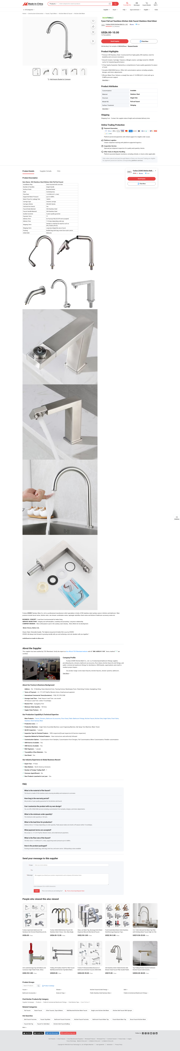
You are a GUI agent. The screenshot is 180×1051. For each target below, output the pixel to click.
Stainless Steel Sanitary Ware (34, 721)
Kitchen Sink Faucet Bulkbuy (62, 1024)
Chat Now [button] (145, 41)
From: (31, 865)
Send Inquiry (115, 41)
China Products (61, 1039)
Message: (30, 875)
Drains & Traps (60, 993)
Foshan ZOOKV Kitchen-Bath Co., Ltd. (117, 24)
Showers (42, 718)
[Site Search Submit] (115, 4)
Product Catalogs (49, 986)
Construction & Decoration (35, 13)
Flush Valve (115, 718)
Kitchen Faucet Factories (81, 1019)
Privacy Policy (118, 1044)
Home (24, 13)
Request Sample (133, 46)
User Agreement (100, 1044)
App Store (27, 1033)
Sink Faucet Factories (30, 1019)
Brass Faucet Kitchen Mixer (138, 1019)
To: (32, 870)
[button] (110, 4)
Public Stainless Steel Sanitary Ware (100, 993)
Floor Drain (64, 718)
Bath (125, 989)
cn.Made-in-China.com (107, 1041)
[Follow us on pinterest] (154, 1033)
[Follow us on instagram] (148, 1033)
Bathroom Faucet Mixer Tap (101, 1019)
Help (124, 10)
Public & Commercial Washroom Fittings (135, 993)
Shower (58, 989)
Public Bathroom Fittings (76, 718)
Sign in (156, 5)
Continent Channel (112, 1039)
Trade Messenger (52, 1033)
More (24, 1027)
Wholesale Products (90, 1039)
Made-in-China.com (82, 1041)
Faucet (37, 718)
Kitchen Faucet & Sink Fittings (98, 989)
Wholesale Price (101, 1039)
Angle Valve (107, 718)
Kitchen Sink (99, 718)
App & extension (134, 10)
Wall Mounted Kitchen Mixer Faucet (77, 1010)
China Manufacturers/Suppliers (75, 1039)
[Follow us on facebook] (143, 1033)
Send (36, 891)
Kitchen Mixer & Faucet (65, 13)
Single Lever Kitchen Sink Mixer (100, 1010)
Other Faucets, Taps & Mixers (54, 1010)
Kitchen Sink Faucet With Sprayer (122, 1010)
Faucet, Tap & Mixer (51, 13)
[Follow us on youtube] (151, 1033)
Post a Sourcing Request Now (74, 891)
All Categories (29, 10)
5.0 (135, 173)
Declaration (110, 1044)
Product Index (122, 1039)
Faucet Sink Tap (28, 1024)
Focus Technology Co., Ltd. (77, 1044)
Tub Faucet (27, 1010)
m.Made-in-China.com (94, 1041)
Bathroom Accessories (53, 718)
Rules (156, 10)
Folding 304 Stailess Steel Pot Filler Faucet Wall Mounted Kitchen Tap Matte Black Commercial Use (62, 970)
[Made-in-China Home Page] (32, 4)
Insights (130, 1039)
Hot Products (52, 1039)
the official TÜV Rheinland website (77, 651)
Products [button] (53, 4)
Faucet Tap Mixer (45, 1019)
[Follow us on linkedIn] (157, 1033)
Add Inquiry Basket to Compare (60, 79)
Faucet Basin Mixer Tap (119, 1019)
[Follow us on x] (146, 1033)
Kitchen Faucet (89, 718)
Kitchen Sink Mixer (79, 13)
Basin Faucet (38, 1010)
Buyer (114, 10)
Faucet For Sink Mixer (43, 1024)
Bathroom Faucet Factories (62, 1019)
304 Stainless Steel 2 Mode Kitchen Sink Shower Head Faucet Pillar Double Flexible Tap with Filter (117, 970)
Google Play (38, 1033)
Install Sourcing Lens (69, 1033)
